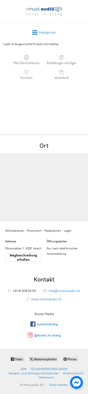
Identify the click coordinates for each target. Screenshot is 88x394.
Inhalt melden (58, 385)
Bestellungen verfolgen (61, 63)
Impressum (46, 377)
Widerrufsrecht (73, 373)
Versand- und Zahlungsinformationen (33, 373)
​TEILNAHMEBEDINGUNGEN (48, 369)
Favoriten (26, 78)
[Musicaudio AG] (43, 11)
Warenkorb (61, 78)
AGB (23, 369)
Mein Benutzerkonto (26, 63)
